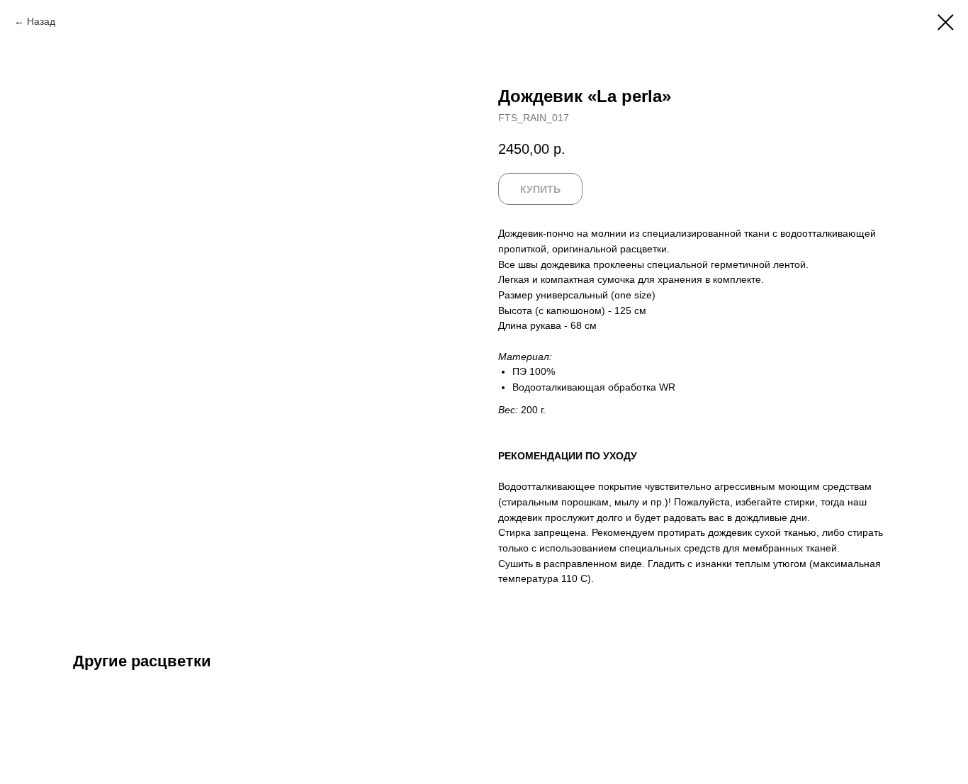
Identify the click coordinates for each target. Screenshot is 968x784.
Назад (41, 21)
